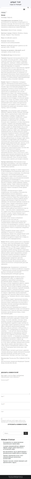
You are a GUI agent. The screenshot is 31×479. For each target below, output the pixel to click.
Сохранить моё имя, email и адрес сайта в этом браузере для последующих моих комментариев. (13, 421)
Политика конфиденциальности (15, 476)
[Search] (28, 7)
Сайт (2, 411)
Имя (2, 396)
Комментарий (5, 380)
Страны (3, 12)
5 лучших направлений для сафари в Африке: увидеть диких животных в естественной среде (14, 448)
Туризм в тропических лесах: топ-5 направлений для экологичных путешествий (13, 457)
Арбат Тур (15, 2)
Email (2, 404)
